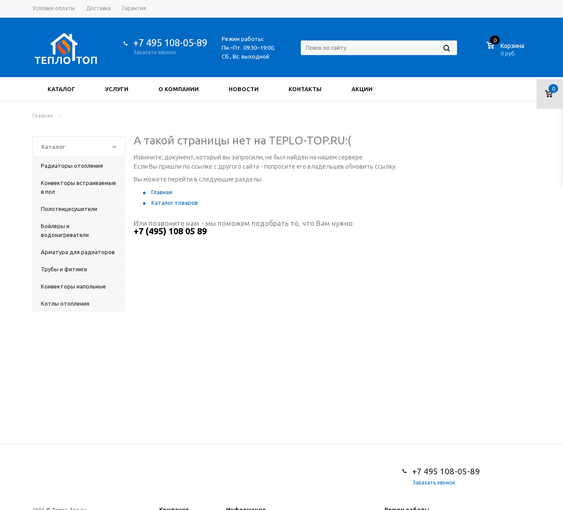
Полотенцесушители (69, 209)
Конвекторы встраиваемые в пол (78, 187)
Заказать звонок (154, 52)
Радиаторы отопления (72, 166)
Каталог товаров (174, 203)
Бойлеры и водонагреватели (65, 230)
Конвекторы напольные (73, 286)
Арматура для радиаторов (78, 252)
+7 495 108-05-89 (170, 42)
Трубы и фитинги (64, 269)
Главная (161, 192)
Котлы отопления (65, 303)
